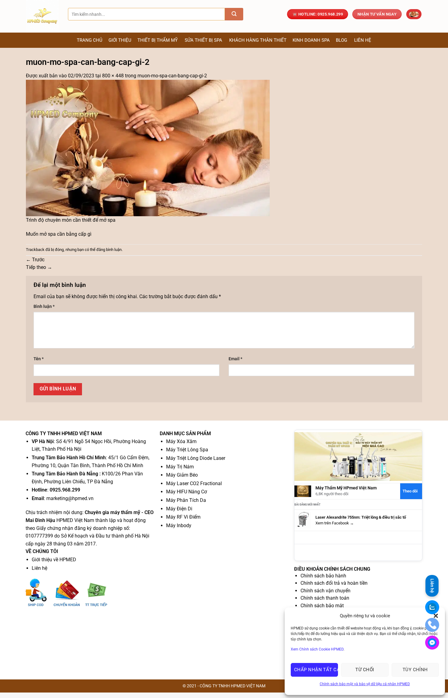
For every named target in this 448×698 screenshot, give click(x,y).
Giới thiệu (119, 40)
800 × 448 (113, 76)
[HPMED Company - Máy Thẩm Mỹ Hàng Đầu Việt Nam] (42, 16)
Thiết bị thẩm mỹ (157, 40)
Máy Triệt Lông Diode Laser (195, 458)
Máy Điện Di (179, 509)
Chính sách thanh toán (324, 598)
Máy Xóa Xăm (181, 441)
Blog (341, 40)
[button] (413, 14)
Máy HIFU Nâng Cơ (186, 492)
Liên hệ (362, 40)
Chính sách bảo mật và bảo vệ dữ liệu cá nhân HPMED (365, 684)
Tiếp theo (39, 267)
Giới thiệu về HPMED (54, 559)
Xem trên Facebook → (334, 523)
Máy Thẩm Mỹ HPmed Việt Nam (346, 488)
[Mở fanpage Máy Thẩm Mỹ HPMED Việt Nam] (358, 456)
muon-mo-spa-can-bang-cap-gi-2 (172, 76)
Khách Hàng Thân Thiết (257, 40)
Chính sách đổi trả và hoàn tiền (334, 583)
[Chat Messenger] (432, 643)
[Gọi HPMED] (432, 625)
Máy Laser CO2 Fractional (194, 483)
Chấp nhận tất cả (316, 669)
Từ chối (364, 669)
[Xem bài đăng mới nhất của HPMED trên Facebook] (302, 520)
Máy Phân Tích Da (186, 500)
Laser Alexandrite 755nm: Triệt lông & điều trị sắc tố (360, 517)
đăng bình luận (109, 249)
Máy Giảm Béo (182, 475)
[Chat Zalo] (432, 607)
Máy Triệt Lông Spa (187, 450)
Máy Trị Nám (180, 467)
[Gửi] (234, 14)
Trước (35, 260)
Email (235, 358)
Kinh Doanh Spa (311, 40)
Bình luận (44, 306)
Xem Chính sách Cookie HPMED (317, 649)
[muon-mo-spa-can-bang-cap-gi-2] (148, 147)
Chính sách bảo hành (323, 576)
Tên (39, 358)
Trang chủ (89, 40)
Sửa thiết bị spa (203, 40)
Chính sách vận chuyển (325, 591)
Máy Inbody (178, 525)
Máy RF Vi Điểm (183, 517)
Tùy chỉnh (415, 669)
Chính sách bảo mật (322, 605)
